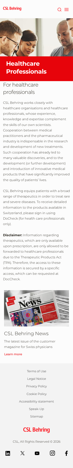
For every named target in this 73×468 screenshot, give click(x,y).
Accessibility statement (36, 401)
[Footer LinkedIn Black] (7, 453)
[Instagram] (52, 453)
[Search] (59, 9)
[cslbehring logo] (12, 9)
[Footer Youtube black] (37, 453)
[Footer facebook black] (66, 453)
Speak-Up (36, 409)
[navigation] (66, 9)
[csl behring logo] (36, 430)
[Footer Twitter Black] (22, 453)
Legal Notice (36, 379)
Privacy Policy (36, 386)
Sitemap (36, 416)
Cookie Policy (37, 394)
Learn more (13, 354)
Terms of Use (36, 371)
